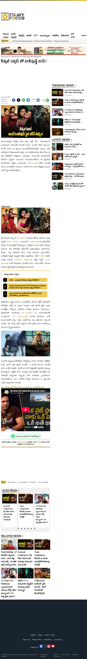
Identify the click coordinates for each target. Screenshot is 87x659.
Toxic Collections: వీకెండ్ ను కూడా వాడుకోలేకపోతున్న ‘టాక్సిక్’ (26, 511)
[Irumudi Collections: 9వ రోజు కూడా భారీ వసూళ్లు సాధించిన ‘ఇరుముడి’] (9, 498)
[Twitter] (18, 100)
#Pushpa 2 (33, 482)
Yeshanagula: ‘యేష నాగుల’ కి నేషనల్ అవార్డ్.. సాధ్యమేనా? (75, 132)
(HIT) (43, 256)
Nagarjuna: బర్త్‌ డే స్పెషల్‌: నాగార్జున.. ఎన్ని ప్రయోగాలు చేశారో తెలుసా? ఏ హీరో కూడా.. (74, 167)
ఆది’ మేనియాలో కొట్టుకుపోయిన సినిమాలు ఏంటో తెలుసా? (23, 387)
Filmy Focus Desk (4, 102)
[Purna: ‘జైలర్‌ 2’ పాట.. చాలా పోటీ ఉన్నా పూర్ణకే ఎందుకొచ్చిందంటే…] (57, 156)
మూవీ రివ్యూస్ (14, 35)
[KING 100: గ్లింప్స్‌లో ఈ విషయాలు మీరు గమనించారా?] (57, 147)
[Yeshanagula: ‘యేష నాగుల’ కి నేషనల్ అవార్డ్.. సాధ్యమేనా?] (57, 132)
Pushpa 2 (22, 238)
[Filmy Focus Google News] (38, 100)
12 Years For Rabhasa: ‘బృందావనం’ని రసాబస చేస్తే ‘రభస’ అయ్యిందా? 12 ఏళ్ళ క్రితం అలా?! (42, 514)
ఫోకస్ (29, 35)
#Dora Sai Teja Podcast (61, 41)
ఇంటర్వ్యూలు (45, 35)
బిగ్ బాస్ (73, 35)
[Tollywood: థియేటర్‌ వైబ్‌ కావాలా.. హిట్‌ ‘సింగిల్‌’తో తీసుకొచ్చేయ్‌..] (42, 573)
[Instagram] (49, 646)
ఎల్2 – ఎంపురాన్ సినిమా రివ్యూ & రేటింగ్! (24, 280)
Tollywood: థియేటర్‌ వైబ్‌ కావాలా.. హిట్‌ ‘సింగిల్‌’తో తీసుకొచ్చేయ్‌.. (40, 586)
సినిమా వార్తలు (6, 35)
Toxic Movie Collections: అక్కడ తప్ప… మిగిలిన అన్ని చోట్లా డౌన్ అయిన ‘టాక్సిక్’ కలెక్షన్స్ (75, 177)
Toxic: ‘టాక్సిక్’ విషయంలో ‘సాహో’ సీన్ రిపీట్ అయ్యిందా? (75, 185)
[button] (18, 528)
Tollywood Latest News (20, 654)
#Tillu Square (43, 482)
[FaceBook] (13, 100)
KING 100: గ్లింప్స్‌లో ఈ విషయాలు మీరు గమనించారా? (73, 146)
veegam (42, 656)
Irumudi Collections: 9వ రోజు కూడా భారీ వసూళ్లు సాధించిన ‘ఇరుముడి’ (8, 512)
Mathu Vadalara (23, 260)
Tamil (47, 635)
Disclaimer (48, 639)
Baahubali (32, 163)
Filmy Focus (5, 56)
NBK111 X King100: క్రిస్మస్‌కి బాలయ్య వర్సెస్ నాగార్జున (25, 585)
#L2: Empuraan (22, 482)
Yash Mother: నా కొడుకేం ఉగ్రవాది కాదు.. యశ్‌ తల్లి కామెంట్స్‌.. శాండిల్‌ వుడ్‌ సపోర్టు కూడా (9, 558)
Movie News (16, 56)
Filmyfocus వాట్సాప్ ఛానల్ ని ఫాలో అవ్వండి (27, 436)
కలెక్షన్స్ (21, 35)
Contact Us (58, 639)
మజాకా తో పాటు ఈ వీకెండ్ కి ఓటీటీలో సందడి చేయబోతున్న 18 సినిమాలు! (26, 294)
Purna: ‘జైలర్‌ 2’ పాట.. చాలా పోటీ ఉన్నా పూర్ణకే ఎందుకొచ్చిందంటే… (75, 156)
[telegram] (28, 100)
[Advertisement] (56, 16)
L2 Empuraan (20, 316)
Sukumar (34, 241)
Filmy (39, 442)
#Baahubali (11, 482)
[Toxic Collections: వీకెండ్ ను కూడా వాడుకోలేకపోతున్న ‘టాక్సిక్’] (25, 498)
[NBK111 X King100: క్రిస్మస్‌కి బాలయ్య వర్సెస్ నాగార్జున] (26, 573)
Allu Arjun (12, 241)
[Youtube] (53, 646)
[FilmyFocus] (14, 16)
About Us (26, 639)
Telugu (40, 635)
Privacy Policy (37, 639)
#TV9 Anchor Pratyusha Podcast (22, 41)
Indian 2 (31, 313)
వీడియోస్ (65, 35)
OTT (36, 35)
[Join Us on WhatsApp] (47, 100)
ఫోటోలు (55, 35)
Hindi (53, 635)
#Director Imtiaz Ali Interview (43, 41)
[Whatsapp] (13, 436)
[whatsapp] (23, 100)
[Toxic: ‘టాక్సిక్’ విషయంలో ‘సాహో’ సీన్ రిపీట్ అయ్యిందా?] (57, 186)
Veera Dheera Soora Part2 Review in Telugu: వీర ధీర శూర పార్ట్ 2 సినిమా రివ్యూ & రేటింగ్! (28, 286)
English (32, 635)
